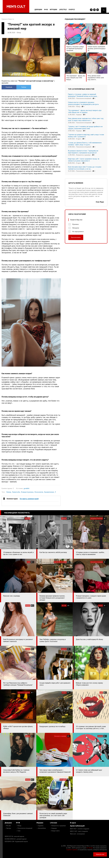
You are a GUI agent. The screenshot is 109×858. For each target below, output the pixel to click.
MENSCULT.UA (14, 836)
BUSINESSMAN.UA (16, 839)
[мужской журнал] (16, 7)
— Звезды (8, 828)
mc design (90, 848)
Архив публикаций (77, 826)
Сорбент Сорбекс (71, 850)
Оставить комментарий (29, 499)
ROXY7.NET (79, 829)
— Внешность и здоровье (58, 826)
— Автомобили (41, 828)
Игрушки (53, 9)
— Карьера (53, 828)
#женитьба (16, 492)
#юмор (8, 492)
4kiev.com (77, 834)
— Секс (18, 831)
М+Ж (46, 9)
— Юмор (18, 826)
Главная (4, 19)
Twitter (23, 87)
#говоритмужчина (27, 492)
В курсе (72, 9)
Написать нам (100, 854)
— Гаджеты (40, 826)
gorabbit (26, 488)
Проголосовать (76, 237)
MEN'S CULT (79, 831)
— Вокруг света (55, 831)
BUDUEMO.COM (16, 841)
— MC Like (8, 826)
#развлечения (49, 492)
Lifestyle (63, 9)
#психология (38, 492)
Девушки (38, 9)
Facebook (9, 87)
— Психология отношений (24, 828)
